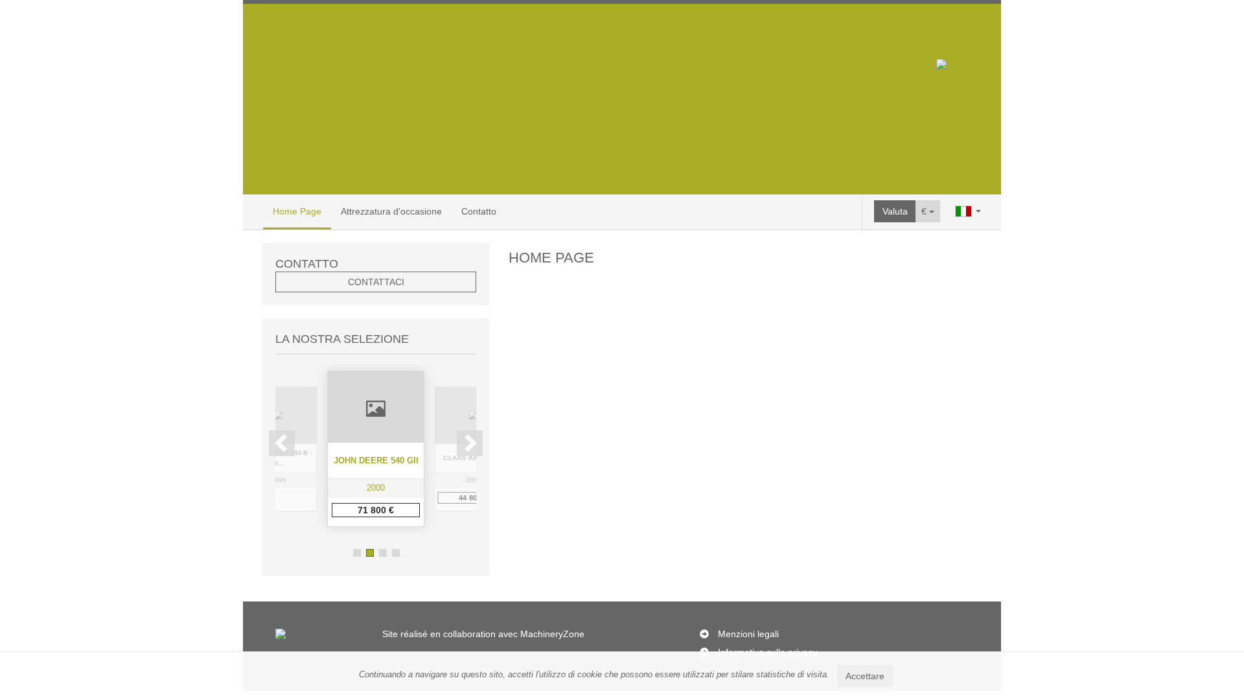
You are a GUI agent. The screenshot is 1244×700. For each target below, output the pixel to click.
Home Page (297, 211)
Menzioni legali (748, 634)
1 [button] (357, 553)
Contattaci (376, 282)
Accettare (865, 676)
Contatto (478, 211)
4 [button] (396, 553)
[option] (375, 449)
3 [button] (383, 553)
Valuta (895, 211)
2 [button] (370, 553)
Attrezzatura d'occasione (391, 211)
